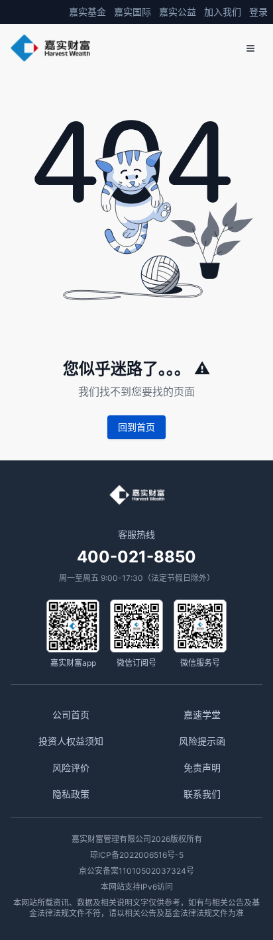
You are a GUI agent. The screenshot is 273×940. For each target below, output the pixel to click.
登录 (258, 11)
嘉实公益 (177, 11)
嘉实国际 (132, 11)
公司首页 (70, 714)
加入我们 (222, 11)
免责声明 (202, 767)
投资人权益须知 (70, 741)
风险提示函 (202, 741)
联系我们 (202, 794)
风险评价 (70, 767)
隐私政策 (70, 794)
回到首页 (136, 427)
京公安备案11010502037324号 (136, 871)
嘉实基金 (87, 11)
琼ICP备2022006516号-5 (137, 855)
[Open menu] (250, 48)
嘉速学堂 (202, 714)
